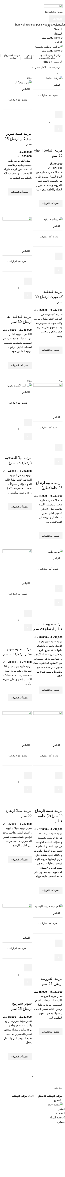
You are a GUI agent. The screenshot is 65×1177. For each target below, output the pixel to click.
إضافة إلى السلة (51, 136)
